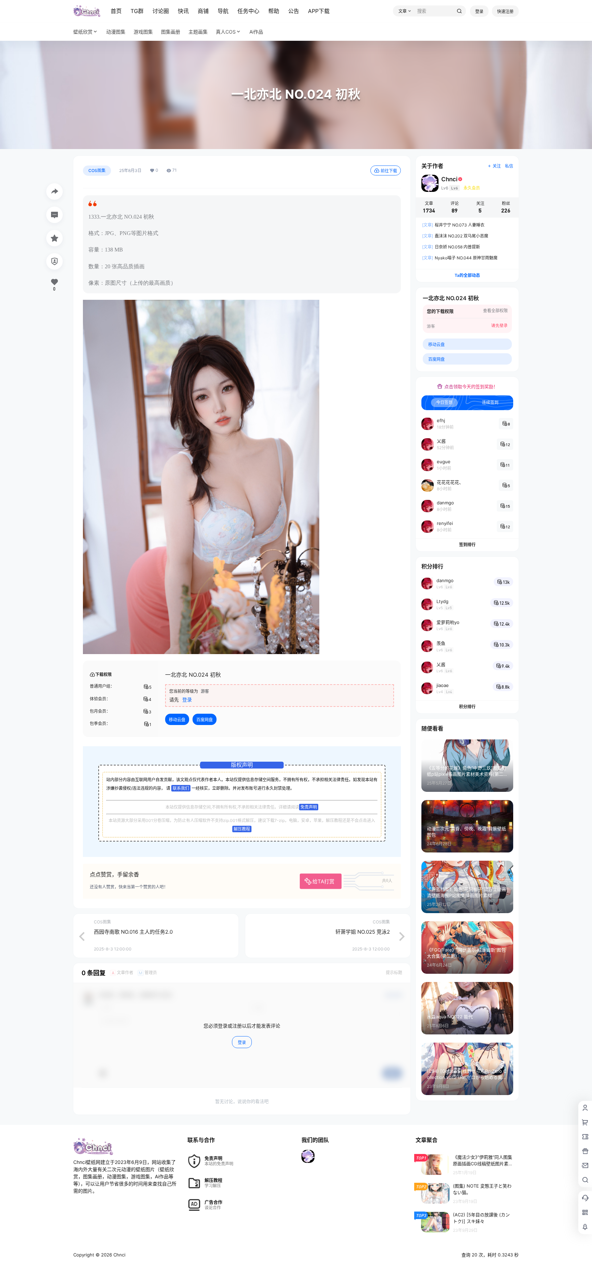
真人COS (226, 32)
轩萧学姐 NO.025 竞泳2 (362, 932)
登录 (479, 11)
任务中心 (248, 11)
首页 (116, 11)
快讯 (183, 11)
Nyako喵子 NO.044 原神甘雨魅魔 (459, 257)
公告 (293, 11)
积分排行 (467, 706)
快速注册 (505, 11)
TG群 (137, 11)
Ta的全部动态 (467, 275)
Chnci (118, 1254)
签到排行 (467, 544)
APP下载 (319, 11)
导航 (223, 11)
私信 (509, 166)
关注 (497, 166)
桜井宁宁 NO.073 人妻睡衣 (453, 225)
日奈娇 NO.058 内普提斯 (451, 246)
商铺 (203, 11)
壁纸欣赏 (82, 32)
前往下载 (389, 170)
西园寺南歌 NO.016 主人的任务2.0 (133, 932)
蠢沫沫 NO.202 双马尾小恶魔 (455, 235)
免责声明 (308, 807)
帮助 (273, 11)
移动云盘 (177, 719)
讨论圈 (160, 11)
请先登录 (499, 325)
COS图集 (97, 170)
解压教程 (242, 829)
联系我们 (181, 788)
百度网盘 (204, 719)
